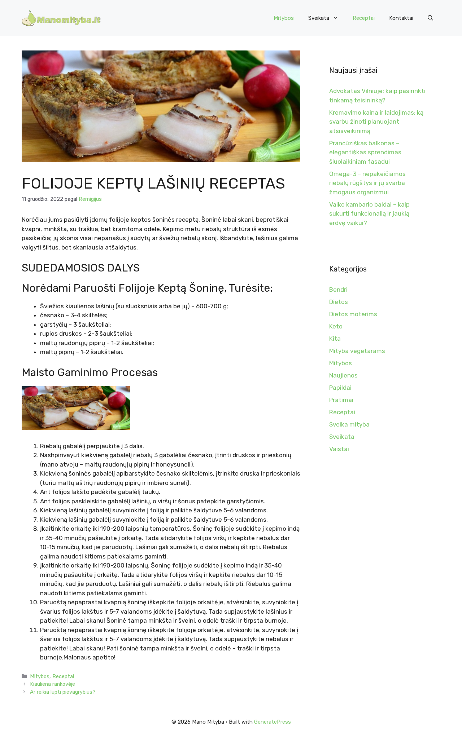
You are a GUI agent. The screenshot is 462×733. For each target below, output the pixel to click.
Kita (335, 338)
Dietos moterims (353, 314)
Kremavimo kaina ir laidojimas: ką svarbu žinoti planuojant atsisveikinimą (376, 121)
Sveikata (318, 18)
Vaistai (339, 448)
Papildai (340, 387)
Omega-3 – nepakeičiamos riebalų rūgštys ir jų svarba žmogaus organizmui (367, 183)
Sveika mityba (349, 424)
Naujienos (343, 375)
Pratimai (341, 399)
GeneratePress (272, 722)
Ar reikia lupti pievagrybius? (63, 692)
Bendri (338, 289)
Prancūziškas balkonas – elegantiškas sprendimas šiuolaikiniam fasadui (365, 152)
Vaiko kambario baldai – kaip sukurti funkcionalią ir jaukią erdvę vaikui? (369, 213)
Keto (336, 326)
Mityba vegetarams (357, 350)
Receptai (364, 18)
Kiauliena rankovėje (52, 684)
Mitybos (284, 18)
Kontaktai (401, 18)
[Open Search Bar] (430, 18)
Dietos (338, 301)
